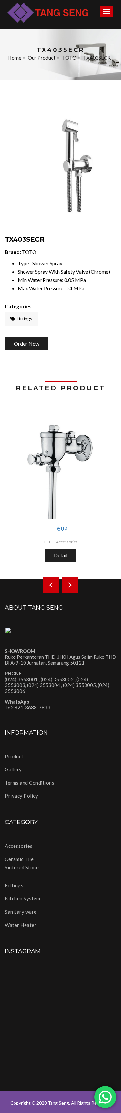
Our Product (41, 57)
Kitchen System (22, 898)
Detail (60, 555)
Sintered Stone (22, 867)
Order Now (26, 343)
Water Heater (20, 925)
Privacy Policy (21, 796)
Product (14, 756)
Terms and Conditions (29, 783)
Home (14, 57)
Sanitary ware (21, 912)
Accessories (19, 846)
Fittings (24, 318)
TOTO (69, 57)
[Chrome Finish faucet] (60, 167)
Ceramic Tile (19, 859)
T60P (60, 529)
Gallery (13, 769)
